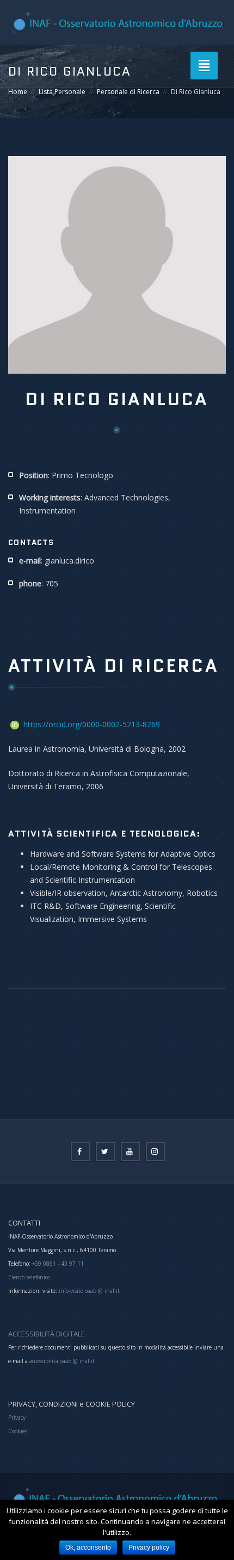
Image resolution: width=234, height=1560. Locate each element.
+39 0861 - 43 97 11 (57, 1263)
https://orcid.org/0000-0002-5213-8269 (91, 724)
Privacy (17, 1417)
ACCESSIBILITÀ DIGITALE (46, 1334)
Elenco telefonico (29, 1277)
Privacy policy (148, 1547)
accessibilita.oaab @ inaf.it (62, 1361)
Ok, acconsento (88, 1547)
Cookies (17, 1431)
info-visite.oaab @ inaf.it (89, 1291)
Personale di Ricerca (128, 91)
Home (17, 91)
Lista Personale (62, 91)
